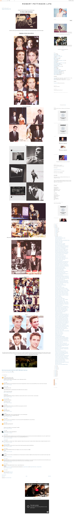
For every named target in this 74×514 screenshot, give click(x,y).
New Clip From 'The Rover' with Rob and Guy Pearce (61, 347)
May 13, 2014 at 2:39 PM (8, 446)
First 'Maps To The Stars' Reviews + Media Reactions (62, 315)
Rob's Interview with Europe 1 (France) (60, 300)
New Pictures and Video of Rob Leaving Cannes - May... (62, 278)
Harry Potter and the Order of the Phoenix (59, 70)
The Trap (55, 53)
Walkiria (5, 422)
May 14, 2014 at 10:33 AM (8, 451)
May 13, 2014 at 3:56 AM (8, 392)
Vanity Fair (55, 74)
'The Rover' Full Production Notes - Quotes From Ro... (62, 356)
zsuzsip (5, 382)
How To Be (55, 79)
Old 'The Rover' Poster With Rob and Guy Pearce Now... (62, 355)
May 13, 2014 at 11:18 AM (8, 442)
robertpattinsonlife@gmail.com (57, 169)
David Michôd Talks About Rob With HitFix (60, 268)
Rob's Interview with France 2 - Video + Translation (61, 299)
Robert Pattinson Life (37, 4)
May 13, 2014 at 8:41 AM (8, 420)
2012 (55, 371)
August (56, 232)
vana (4, 413)
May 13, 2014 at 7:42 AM (8, 416)
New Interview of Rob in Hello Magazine (60, 244)
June (56, 234)
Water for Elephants (56, 63)
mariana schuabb (6, 444)
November (56, 229)
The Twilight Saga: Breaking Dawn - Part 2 (59, 60)
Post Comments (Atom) (8, 477)
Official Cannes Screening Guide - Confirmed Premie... (62, 348)
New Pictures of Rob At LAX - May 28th (60, 243)
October (56, 230)
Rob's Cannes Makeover (58, 296)
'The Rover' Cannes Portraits (58, 297)
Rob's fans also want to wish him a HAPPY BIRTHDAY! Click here (14, 370)
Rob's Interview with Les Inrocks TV (59, 270)
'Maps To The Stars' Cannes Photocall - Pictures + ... (61, 309)
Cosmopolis (55, 61)
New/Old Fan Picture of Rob (58, 242)
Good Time (55, 54)
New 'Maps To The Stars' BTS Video (59, 287)
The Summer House (56, 69)
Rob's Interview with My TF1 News (59, 254)
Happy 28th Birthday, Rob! (58, 335)
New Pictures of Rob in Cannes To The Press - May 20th (62, 290)
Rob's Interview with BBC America (59, 269)
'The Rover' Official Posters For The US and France (61, 339)
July (56, 233)
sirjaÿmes (5, 434)
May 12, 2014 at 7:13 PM (8, 380)
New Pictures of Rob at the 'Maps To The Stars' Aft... (61, 291)
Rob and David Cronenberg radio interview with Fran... (62, 281)
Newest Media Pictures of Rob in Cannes (60, 272)
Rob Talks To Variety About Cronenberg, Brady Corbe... (62, 316)
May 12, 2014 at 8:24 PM (8, 384)
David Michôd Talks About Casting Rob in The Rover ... (62, 337)
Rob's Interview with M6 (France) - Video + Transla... (61, 301)
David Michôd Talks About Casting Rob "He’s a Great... (62, 325)
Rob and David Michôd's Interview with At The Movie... (62, 252)
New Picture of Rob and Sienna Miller (59, 354)
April (56, 365)
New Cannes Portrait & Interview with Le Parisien (61, 288)
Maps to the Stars (56, 58)
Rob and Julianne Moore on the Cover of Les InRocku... (62, 289)
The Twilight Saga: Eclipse (57, 64)
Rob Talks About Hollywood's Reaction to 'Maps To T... (62, 273)
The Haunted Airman (56, 72)
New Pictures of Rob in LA (58, 363)
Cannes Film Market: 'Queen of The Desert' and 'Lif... (61, 328)
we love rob (12, 372)
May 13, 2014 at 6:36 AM (8, 411)
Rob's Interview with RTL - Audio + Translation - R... (61, 310)
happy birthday (8, 372)
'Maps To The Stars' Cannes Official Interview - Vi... (61, 308)
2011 (55, 372)
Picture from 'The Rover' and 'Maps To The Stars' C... (61, 317)
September (56, 231)
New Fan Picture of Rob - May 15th (59, 329)
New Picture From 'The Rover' (59, 241)
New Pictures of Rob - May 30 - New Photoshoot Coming (62, 240)
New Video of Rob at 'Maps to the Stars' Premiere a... (61, 271)
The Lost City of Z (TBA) (57, 55)
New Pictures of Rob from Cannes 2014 (60, 259)
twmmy (5, 430)
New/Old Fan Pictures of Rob (58, 334)
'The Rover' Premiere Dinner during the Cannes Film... (62, 319)
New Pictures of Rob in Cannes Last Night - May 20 (61, 280)
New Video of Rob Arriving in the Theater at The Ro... (61, 249)
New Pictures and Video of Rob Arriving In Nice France (62, 326)
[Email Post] (12, 371)
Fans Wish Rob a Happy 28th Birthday (60, 336)
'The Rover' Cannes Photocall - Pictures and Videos (61, 318)
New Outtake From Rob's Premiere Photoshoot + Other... (62, 344)
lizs (4, 376)
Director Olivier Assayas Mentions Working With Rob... (62, 338)
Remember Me (55, 65)
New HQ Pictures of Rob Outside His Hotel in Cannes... (62, 282)
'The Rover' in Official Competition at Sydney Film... (61, 357)
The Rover (55, 59)
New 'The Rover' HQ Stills (58, 346)
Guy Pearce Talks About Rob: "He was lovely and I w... (62, 261)
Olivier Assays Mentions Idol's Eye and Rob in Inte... (61, 262)
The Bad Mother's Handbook (57, 71)
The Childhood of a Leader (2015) (58, 56)
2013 (55, 370)
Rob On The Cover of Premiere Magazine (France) (61, 364)
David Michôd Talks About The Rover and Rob (61, 327)
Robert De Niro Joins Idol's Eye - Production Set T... (61, 250)
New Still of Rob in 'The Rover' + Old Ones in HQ (61, 263)
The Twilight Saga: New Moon (57, 66)
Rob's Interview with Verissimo (59, 260)
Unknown (5, 418)
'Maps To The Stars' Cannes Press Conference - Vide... (62, 307)
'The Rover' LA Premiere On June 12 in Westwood (61, 253)
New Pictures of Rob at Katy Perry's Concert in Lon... (61, 251)
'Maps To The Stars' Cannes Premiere (60, 298)
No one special (5, 398)
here (69, 34)
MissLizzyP (5, 386)
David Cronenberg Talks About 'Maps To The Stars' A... (62, 345)
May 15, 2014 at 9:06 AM (8, 456)
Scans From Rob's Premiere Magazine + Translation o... (62, 358)
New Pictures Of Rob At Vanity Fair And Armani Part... (62, 320)
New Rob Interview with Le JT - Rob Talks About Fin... (62, 306)
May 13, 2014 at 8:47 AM (8, 428)
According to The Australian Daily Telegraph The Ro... (62, 353)
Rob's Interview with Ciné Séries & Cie (60, 279)
